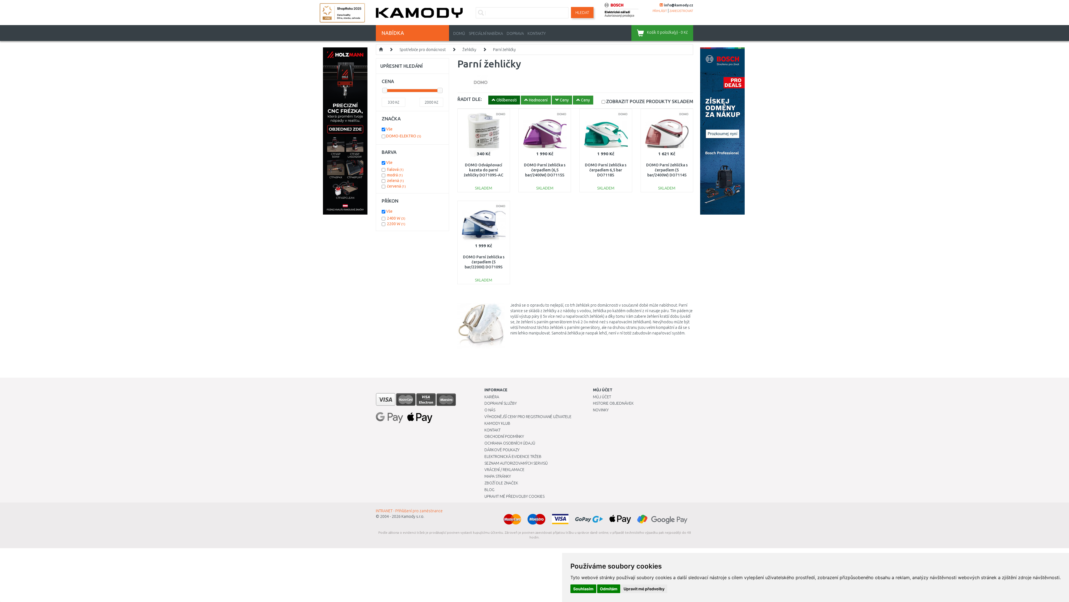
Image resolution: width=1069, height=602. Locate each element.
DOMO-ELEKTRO (403, 136)
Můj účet (602, 397)
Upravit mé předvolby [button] (644, 588)
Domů (459, 33)
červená (396, 186)
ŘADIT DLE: (469, 99)
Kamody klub (497, 423)
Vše (389, 129)
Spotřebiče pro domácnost (422, 49)
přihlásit (660, 11)
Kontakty (537, 33)
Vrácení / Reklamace (504, 469)
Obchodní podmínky (504, 436)
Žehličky (469, 49)
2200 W (396, 224)
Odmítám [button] (608, 588)
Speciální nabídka (486, 33)
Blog (489, 489)
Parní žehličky (504, 49)
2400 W (396, 218)
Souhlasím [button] (583, 588)
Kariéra (491, 397)
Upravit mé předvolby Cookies (514, 496)
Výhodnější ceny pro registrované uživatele (528, 416)
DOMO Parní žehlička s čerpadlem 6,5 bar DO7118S (605, 170)
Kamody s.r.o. (412, 516)
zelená (395, 180)
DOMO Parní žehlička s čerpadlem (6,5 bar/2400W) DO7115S (544, 170)
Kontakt (492, 430)
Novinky (601, 410)
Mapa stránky (497, 476)
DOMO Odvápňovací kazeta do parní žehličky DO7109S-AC (483, 170)
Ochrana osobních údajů (509, 443)
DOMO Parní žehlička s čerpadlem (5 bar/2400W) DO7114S (667, 170)
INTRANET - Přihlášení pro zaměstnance (409, 511)
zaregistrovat (681, 11)
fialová (395, 169)
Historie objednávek (613, 403)
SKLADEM (649, 101)
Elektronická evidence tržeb (512, 456)
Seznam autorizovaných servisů (516, 463)
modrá (395, 175)
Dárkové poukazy (501, 450)
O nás (489, 410)
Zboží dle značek (501, 483)
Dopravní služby (500, 403)
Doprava (515, 33)
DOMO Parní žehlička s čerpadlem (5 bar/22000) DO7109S (483, 262)
